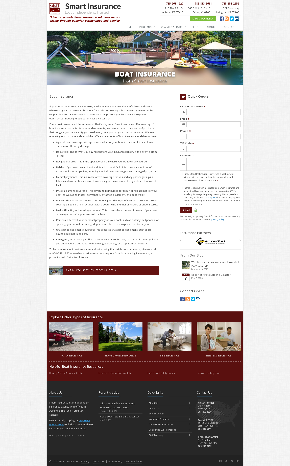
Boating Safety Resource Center (66, 373)
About (212, 27)
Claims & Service (173, 27)
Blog (196, 27)
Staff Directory (156, 435)
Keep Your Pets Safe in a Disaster (211, 276)
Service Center (156, 413)
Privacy (85, 461)
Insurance (147, 27)
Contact (231, 27)
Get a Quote (89, 270)
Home (128, 27)
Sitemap (81, 435)
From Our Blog (192, 255)
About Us (153, 403)
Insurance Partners (195, 232)
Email (185, 118)
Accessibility (115, 461)
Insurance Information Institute (115, 373)
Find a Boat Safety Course (162, 373)
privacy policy (210, 197)
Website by (134, 461)
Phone (185, 131)
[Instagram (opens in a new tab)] (237, 18)
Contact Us (154, 408)
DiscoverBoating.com (208, 373)
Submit (186, 210)
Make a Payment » (203, 18)
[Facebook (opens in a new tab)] (222, 18)
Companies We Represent (162, 429)
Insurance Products (159, 418)
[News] (227, 18)
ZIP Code (187, 143)
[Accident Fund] (211, 241)
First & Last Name (193, 106)
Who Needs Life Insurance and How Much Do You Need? (215, 265)
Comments (187, 155)
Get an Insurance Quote (161, 424)
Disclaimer (99, 461)
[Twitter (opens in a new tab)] (232, 18)
